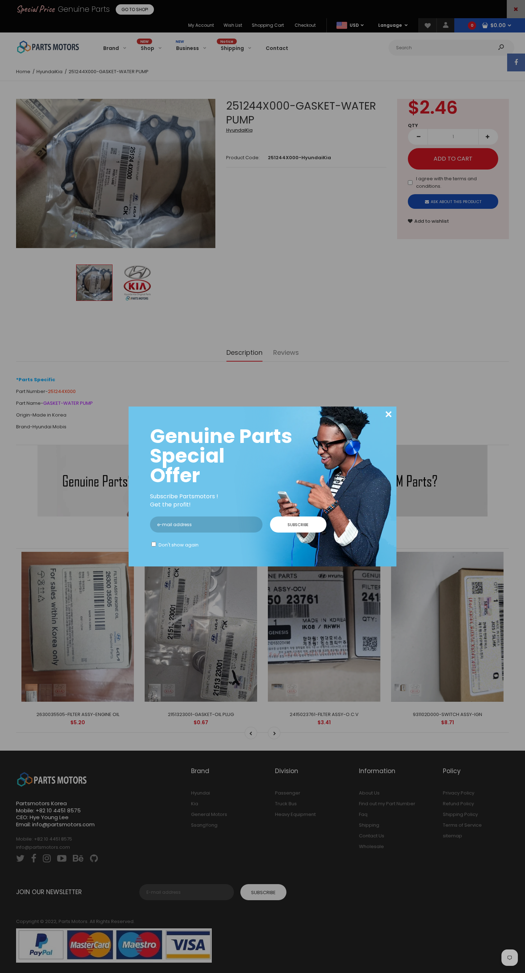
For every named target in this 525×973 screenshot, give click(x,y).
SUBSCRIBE (298, 525)
